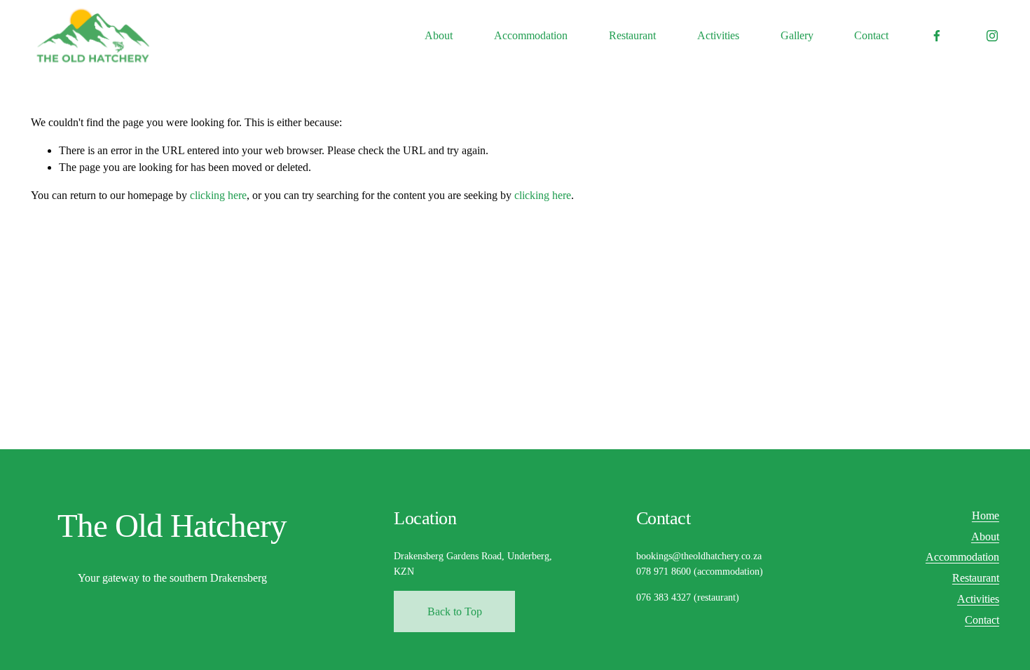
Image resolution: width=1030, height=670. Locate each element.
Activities (718, 35)
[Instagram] (992, 36)
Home (985, 515)
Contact (871, 35)
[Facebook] (937, 36)
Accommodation (531, 35)
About (439, 35)
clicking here (218, 195)
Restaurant (632, 35)
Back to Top (454, 611)
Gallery (797, 35)
